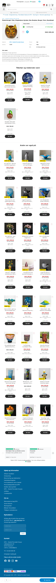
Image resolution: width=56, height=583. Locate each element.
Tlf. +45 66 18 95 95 (9, 551)
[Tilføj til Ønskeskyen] (27, 31)
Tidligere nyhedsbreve (10, 510)
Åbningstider (8, 505)
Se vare (10, 100)
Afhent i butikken (9, 473)
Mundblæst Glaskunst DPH (25, 14)
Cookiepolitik (8, 493)
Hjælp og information (11, 470)
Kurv (52, 6)
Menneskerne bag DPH (11, 501)
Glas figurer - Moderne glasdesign (41, 14)
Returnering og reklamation (12, 478)
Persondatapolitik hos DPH (12, 484)
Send (22, 533)
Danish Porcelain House (8, 5)
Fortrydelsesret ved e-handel (12, 482)
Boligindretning (13, 14)
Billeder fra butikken (10, 508)
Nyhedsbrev (8, 515)
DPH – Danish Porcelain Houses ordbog (13, 490)
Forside (6, 14)
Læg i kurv (48, 580)
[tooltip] (10, 86)
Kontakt (6, 538)
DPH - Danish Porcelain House (16, 42)
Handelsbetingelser (9, 480)
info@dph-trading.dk (10, 554)
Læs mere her (18, 520)
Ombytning (7, 476)
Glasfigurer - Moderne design (3, 14)
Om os (6, 498)
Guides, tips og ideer (10, 486)
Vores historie (8, 503)
